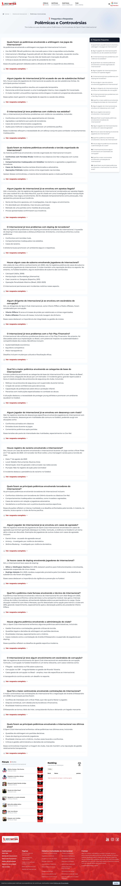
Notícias (55, 3)
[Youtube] (107, 839)
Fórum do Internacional (9, 858)
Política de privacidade (9, 861)
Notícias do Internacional (9, 856)
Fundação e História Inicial (49, 853)
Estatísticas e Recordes (68, 864)
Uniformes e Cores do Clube (70, 874)
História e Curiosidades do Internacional (57, 851)
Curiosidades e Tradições (49, 864)
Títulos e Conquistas (67, 853)
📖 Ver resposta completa (14, 69)
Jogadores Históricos (48, 856)
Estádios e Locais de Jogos (49, 858)
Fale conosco (6, 867)
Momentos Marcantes (68, 871)
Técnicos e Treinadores (68, 856)
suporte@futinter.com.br (90, 865)
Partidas (67, 3)
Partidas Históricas (47, 861)
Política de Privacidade (61, 883)
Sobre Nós (5, 853)
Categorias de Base (47, 871)
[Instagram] (112, 839)
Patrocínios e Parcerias (48, 867)
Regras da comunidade (9, 864)
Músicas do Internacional (29, 869)
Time (79, 3)
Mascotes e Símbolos (68, 861)
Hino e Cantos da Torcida (49, 874)
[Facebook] (117, 839)
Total (50, 769)
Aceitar (116, 883)
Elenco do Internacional (28, 866)
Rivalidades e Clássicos (68, 858)
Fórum (46, 3)
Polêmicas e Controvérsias (49, 876)
